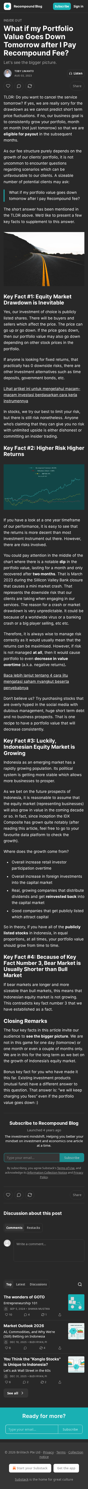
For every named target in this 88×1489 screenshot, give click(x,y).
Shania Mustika (39, 1308)
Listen (78, 73)
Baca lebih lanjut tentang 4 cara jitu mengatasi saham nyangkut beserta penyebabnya (36, 681)
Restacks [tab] (33, 1228)
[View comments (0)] (18, 86)
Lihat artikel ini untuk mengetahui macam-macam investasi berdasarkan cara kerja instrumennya (42, 394)
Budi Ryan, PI (38, 1342)
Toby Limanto (24, 71)
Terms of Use (65, 1168)
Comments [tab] (14, 1228)
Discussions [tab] (38, 1284)
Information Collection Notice (47, 1172)
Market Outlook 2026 (24, 1326)
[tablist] (23, 1227)
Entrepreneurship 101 (21, 1303)
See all (12, 1393)
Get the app (66, 1468)
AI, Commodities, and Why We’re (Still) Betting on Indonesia (29, 1333)
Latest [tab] (20, 1284)
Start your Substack (32, 1468)
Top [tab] (9, 1284)
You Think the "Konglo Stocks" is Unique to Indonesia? (32, 1362)
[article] (44, 1305)
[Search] (79, 1284)
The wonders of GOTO (24, 1297)
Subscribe (62, 6)
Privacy (48, 1452)
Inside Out (13, 20)
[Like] (8, 86)
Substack (21, 1479)
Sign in (78, 6)
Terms (61, 1452)
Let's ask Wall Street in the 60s (27, 1370)
